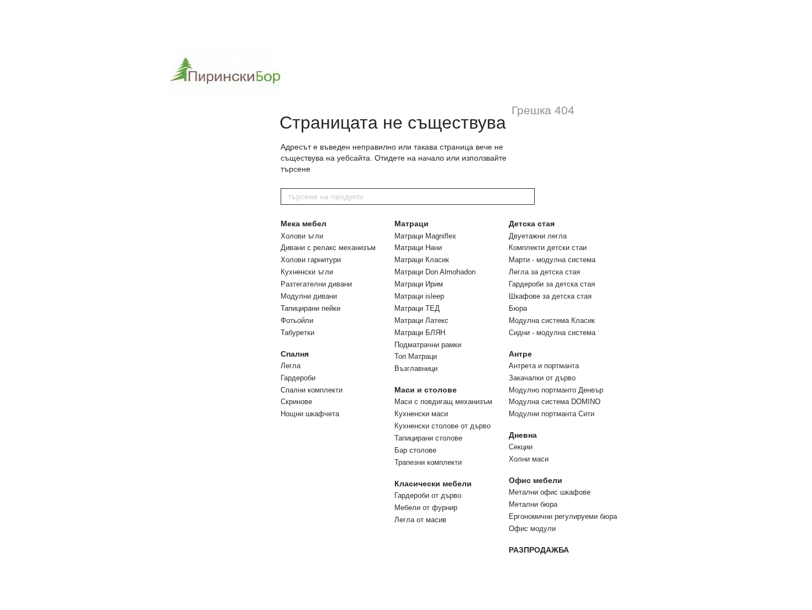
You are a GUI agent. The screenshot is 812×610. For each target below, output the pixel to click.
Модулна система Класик (552, 320)
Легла (290, 366)
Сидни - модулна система (552, 332)
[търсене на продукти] (526, 196)
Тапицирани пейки (310, 308)
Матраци (411, 223)
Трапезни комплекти (428, 462)
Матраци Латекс (421, 320)
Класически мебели (433, 483)
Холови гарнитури (311, 260)
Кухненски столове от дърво (442, 426)
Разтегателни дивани (316, 284)
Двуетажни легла (538, 236)
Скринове (296, 401)
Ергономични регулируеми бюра (563, 516)
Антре (520, 353)
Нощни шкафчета (310, 414)
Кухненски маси (421, 414)
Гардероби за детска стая (552, 284)
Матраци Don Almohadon (435, 272)
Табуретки (297, 332)
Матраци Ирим (418, 284)
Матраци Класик (421, 260)
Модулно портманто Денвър (556, 390)
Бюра (518, 308)
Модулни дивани (309, 296)
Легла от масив (420, 520)
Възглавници (415, 368)
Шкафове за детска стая (550, 296)
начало (431, 157)
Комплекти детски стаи (548, 247)
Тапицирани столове (428, 438)
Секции (520, 447)
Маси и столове (425, 389)
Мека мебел (303, 223)
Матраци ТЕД (417, 308)
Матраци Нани (418, 247)
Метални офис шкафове (549, 492)
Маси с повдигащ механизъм (443, 401)
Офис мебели (535, 480)
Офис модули (532, 528)
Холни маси (529, 459)
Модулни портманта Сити (551, 414)
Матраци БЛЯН (419, 332)
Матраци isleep (419, 296)
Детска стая (532, 223)
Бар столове (415, 450)
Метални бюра (533, 504)
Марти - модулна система (552, 260)
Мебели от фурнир (425, 507)
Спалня (295, 353)
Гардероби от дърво (427, 495)
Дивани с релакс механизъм (328, 247)
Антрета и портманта (544, 366)
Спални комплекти (311, 390)
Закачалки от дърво (542, 378)
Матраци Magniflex (425, 236)
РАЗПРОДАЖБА (539, 549)
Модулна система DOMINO (554, 401)
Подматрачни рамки (427, 345)
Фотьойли (297, 320)
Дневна (523, 435)
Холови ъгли (302, 236)
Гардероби (298, 378)
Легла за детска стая (544, 272)
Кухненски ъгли (307, 272)
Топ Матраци (415, 356)
